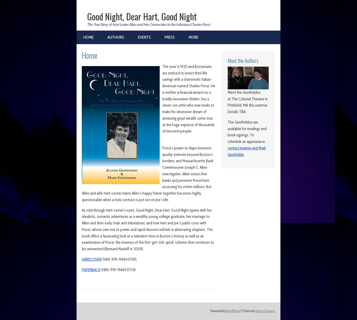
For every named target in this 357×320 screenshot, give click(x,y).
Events (144, 37)
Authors (115, 37)
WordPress (233, 311)
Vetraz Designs (265, 311)
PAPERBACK (91, 269)
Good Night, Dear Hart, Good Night (142, 16)
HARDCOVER (92, 259)
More (193, 37)
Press (170, 37)
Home (88, 37)
